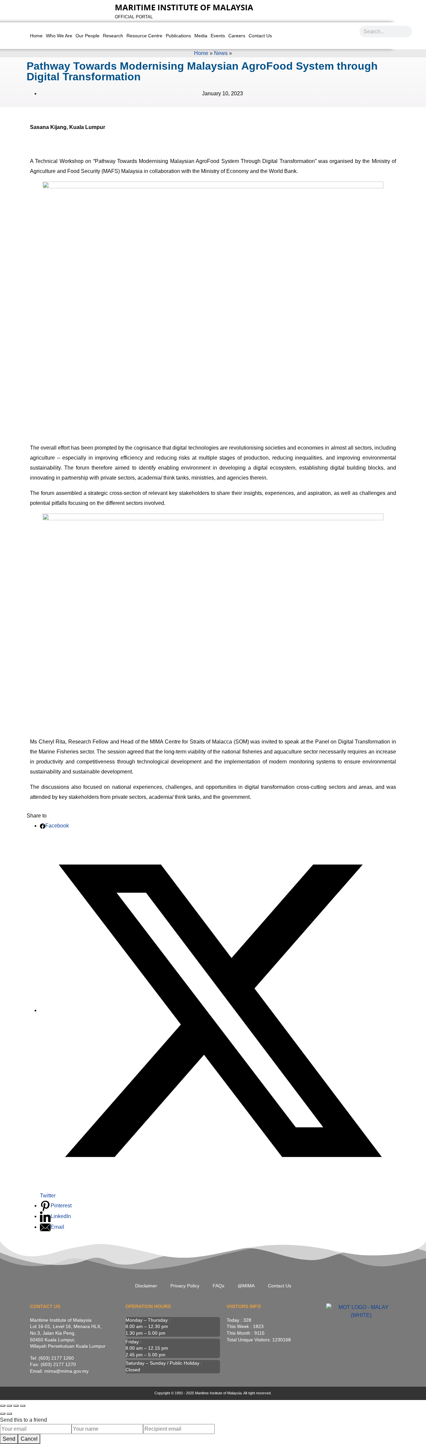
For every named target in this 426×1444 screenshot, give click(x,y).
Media (200, 35)
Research (113, 35)
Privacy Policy (184, 1285)
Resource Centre (144, 35)
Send (9, 1439)
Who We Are (59, 35)
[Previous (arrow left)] (2, 1414)
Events (218, 35)
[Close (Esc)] (22, 1406)
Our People (88, 35)
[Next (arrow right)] (9, 1414)
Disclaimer (146, 1285)
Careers (236, 35)
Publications (178, 35)
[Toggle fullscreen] (9, 1406)
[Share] (16, 1406)
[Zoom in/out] (2, 1406)
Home (36, 35)
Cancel (29, 1439)
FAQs (218, 1285)
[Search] (406, 31)
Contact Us (260, 35)
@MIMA (246, 1285)
